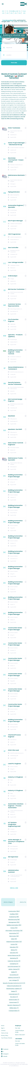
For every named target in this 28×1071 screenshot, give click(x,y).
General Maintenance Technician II (16, 368)
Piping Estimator (14, 192)
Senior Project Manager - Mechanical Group (16, 144)
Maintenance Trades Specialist (15, 459)
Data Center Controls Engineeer (15, 444)
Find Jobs (14, 63)
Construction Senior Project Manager (15, 629)
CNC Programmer (14, 234)
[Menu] (3, 4)
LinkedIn (5, 1056)
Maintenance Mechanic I (16, 176)
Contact (3, 1030)
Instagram (6, 1054)
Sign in (2, 1028)
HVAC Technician (14, 128)
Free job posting (7, 20)
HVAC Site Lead (13, 750)
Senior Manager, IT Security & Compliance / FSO (16, 841)
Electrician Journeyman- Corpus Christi (15, 160)
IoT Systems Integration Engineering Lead (14, 824)
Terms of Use (4, 1033)
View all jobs (14, 888)
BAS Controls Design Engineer (15, 400)
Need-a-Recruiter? (20, 1034)
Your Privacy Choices (6, 1038)
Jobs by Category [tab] (8, 902)
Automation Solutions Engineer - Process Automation (15, 806)
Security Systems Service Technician (14, 383)
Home (2, 1025)
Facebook (5, 1049)
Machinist (11, 416)
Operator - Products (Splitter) (15, 335)
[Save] (25, 128)
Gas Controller (13, 247)
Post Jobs (17, 1028)
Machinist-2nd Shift (15, 429)
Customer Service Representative (14, 305)
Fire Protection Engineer (13, 320)
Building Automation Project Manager (15, 476)
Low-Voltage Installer (15, 262)
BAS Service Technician (16, 289)
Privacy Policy (4, 1035)
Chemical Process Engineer (14, 736)
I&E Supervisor (13, 857)
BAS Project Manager (15, 221)
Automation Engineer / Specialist (16, 206)
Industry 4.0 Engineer (15, 777)
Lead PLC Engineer (14, 763)
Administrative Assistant (13, 871)
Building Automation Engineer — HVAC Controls (15, 352)
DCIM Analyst (12, 276)
